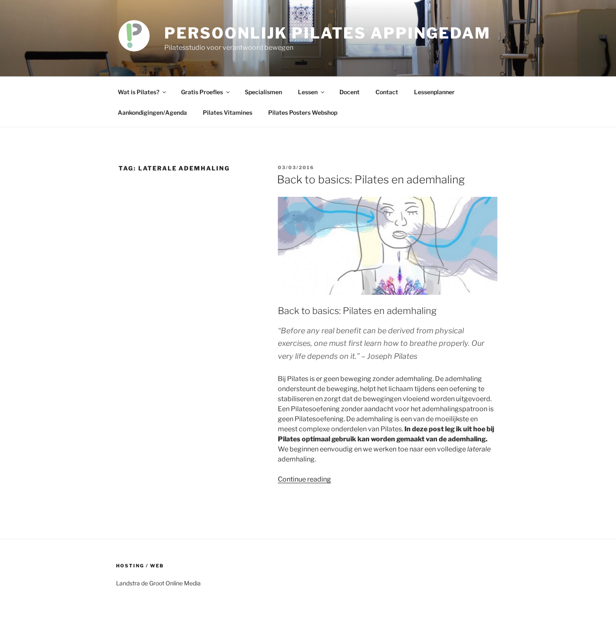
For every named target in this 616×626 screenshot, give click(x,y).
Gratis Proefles (202, 91)
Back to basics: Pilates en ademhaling (371, 179)
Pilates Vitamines (227, 112)
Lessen (308, 91)
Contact (386, 91)
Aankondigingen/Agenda (152, 112)
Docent (349, 91)
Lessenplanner (434, 91)
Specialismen (263, 91)
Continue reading (304, 479)
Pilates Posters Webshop (302, 112)
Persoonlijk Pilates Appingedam (327, 33)
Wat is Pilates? (138, 91)
